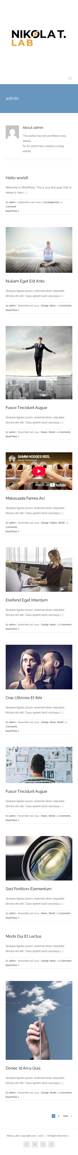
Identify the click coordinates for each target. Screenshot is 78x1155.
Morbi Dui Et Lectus (23, 936)
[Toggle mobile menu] (70, 78)
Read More (11, 211)
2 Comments (65, 305)
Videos (53, 522)
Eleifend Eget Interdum (27, 600)
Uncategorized (51, 202)
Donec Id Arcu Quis (23, 1068)
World (51, 432)
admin (12, 202)
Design (45, 305)
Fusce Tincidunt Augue (26, 407)
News (53, 305)
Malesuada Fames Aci (25, 498)
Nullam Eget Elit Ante (25, 281)
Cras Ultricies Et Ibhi (24, 697)
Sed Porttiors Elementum (28, 888)
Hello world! (17, 177)
